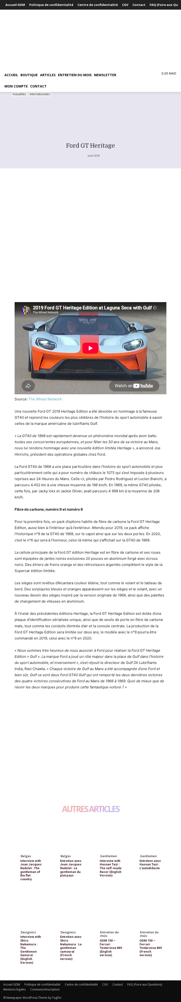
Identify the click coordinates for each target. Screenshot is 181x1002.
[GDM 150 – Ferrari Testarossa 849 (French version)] (150, 910)
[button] (129, 75)
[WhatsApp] (52, 729)
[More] (63, 729)
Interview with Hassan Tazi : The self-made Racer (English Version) (111, 868)
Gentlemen (108, 856)
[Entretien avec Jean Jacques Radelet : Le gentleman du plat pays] (70, 834)
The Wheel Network (45, 399)
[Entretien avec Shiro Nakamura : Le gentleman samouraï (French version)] (70, 910)
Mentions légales (14, 989)
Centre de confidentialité (81, 984)
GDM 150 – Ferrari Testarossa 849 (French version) (151, 948)
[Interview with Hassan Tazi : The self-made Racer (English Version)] (110, 834)
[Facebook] (19, 729)
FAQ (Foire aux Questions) (144, 984)
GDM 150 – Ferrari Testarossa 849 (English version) (111, 948)
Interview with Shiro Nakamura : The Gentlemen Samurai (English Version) (30, 949)
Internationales (40, 94)
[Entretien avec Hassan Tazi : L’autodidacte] (150, 834)
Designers (28, 932)
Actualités (19, 94)
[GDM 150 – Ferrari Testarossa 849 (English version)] (110, 910)
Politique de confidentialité (42, 984)
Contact (117, 984)
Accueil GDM (11, 984)
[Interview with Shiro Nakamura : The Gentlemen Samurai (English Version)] (31, 910)
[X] (30, 729)
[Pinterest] (41, 729)
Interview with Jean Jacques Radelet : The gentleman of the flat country (30, 870)
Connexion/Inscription (45, 989)
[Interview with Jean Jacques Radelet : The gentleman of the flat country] (31, 834)
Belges (26, 856)
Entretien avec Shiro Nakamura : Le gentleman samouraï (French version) (71, 948)
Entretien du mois (109, 934)
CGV (105, 984)
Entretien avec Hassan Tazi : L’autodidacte (150, 864)
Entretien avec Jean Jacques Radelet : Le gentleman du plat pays (71, 868)
